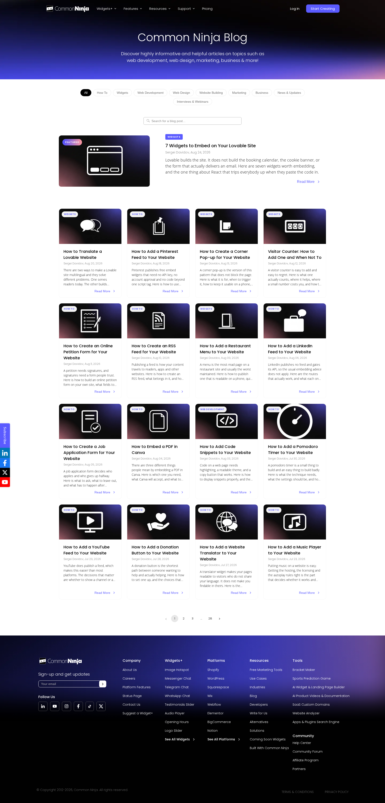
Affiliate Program (306, 760)
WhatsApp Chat (177, 696)
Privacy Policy (336, 792)
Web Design (181, 92)
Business (262, 92)
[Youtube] (54, 706)
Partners (299, 769)
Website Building (211, 92)
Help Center (302, 743)
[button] (102, 683)
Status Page (132, 696)
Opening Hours (177, 722)
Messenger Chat (178, 678)
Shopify (213, 670)
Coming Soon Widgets (268, 739)
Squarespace (218, 687)
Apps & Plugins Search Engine (316, 722)
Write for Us (258, 713)
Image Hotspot (177, 670)
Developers (259, 704)
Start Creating (323, 8)
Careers (129, 678)
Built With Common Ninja (269, 748)
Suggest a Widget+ (138, 713)
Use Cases (258, 678)
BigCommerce (219, 722)
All (86, 92)
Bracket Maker (304, 670)
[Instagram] (66, 706)
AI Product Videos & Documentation (321, 696)
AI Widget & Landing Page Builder (319, 687)
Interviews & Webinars (192, 101)
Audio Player (174, 713)
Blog (253, 696)
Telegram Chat (177, 687)
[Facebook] (78, 706)
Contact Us (131, 704)
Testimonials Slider (179, 704)
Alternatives (259, 722)
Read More (306, 182)
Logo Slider (173, 730)
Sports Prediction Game (312, 678)
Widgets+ (105, 8)
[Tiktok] (90, 706)
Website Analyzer (306, 713)
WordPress (215, 678)
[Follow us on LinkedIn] (42, 706)
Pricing (207, 8)
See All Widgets (177, 739)
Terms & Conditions (298, 792)
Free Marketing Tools (266, 670)
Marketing (239, 92)
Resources (259, 660)
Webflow (214, 704)
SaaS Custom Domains (311, 704)
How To (102, 92)
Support (184, 8)
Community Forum (308, 751)
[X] (101, 706)
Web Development (150, 92)
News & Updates (289, 92)
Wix (209, 696)
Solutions (257, 730)
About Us (130, 670)
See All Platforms (221, 739)
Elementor (215, 713)
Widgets (122, 92)
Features (131, 8)
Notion (212, 730)
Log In (294, 8)
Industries (257, 687)
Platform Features (137, 687)
